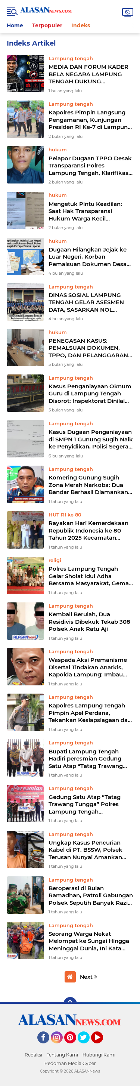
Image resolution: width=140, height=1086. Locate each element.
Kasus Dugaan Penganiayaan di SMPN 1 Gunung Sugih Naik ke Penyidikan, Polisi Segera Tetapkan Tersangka (91, 439)
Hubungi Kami (99, 1055)
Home (15, 25)
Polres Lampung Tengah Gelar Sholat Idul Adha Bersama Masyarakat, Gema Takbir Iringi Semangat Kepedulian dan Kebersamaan (89, 576)
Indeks (80, 25)
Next (87, 977)
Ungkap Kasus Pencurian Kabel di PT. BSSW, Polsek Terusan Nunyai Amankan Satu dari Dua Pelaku (85, 850)
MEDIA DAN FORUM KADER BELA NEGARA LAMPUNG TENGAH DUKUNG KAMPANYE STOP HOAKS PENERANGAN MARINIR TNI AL (89, 74)
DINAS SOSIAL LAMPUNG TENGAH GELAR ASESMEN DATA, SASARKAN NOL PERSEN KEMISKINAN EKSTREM (86, 302)
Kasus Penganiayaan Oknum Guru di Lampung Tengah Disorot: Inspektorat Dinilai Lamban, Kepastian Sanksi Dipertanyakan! (90, 394)
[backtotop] (70, 1004)
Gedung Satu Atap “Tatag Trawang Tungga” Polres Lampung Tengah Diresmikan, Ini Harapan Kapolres (85, 804)
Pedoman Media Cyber (70, 1063)
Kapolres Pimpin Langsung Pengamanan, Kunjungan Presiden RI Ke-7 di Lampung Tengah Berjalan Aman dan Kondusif (90, 120)
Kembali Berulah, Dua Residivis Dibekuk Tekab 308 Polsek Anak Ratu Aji (89, 621)
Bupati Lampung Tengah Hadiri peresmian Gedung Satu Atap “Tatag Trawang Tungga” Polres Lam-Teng (86, 759)
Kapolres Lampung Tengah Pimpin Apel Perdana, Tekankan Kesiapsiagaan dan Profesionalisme (90, 713)
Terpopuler (47, 25)
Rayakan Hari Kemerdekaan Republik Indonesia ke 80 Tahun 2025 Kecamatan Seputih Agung (88, 530)
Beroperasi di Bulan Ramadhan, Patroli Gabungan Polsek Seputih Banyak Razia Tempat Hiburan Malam (91, 896)
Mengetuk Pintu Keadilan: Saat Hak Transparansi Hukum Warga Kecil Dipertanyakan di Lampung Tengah (88, 211)
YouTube (102, 1046)
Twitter (87, 1046)
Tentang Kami (62, 1055)
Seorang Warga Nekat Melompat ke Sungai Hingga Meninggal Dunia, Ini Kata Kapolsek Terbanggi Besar (89, 941)
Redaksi (33, 1055)
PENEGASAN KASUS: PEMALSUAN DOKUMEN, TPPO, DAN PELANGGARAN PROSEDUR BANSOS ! (88, 348)
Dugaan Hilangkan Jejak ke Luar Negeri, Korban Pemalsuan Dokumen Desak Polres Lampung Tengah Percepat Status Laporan (89, 257)
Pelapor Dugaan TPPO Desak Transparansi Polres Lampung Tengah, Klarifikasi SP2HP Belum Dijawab (90, 166)
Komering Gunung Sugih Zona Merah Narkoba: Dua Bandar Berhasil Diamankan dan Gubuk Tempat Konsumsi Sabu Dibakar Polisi (88, 485)
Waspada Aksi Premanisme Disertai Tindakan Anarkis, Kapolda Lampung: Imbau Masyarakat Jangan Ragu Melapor (88, 667)
